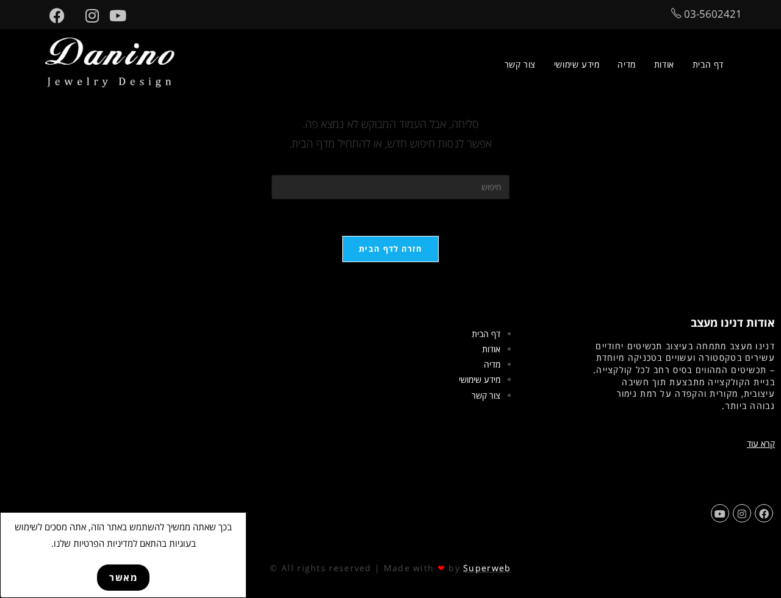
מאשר (123, 577)
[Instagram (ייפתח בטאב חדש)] (87, 15)
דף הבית (486, 334)
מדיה (492, 364)
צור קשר (486, 395)
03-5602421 (712, 14)
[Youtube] (720, 513)
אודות (491, 349)
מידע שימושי (479, 379)
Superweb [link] (487, 568)
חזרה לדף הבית (390, 248)
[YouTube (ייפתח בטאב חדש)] (112, 15)
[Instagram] (742, 513)
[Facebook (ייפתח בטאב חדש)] (52, 15)
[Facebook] (764, 513)
